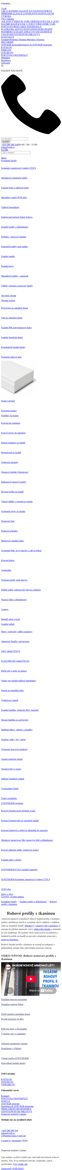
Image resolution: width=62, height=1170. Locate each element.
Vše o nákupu (7, 19)
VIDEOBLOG (8, 1084)
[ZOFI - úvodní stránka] (12, 897)
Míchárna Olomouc (36, 39)
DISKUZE (6, 50)
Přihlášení (5, 58)
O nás (3, 8)
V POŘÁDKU (17, 1168)
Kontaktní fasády (9, 901)
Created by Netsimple (11, 1140)
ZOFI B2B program (10, 45)
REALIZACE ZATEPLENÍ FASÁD (27, 13)
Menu (3, 158)
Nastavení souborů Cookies (13, 1114)
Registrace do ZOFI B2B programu (35, 45)
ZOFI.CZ (5, 1101)
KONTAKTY (7, 37)
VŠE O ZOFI (7, 11)
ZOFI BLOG (7, 52)
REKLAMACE (21, 26)
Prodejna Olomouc (18, 39)
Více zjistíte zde (20, 1164)
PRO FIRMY (7, 42)
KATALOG (6, 47)
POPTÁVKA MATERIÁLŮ (14, 55)
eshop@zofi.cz (8, 1133)
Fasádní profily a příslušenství (33, 901)
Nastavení (5, 1168)
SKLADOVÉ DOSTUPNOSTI (25, 29)
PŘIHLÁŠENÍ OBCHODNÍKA (16, 1109)
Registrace (6, 60)
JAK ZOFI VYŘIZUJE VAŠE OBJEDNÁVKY (23, 21)
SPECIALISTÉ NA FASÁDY (28, 11)
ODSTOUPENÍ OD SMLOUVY (24, 34)
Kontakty (5, 39)
